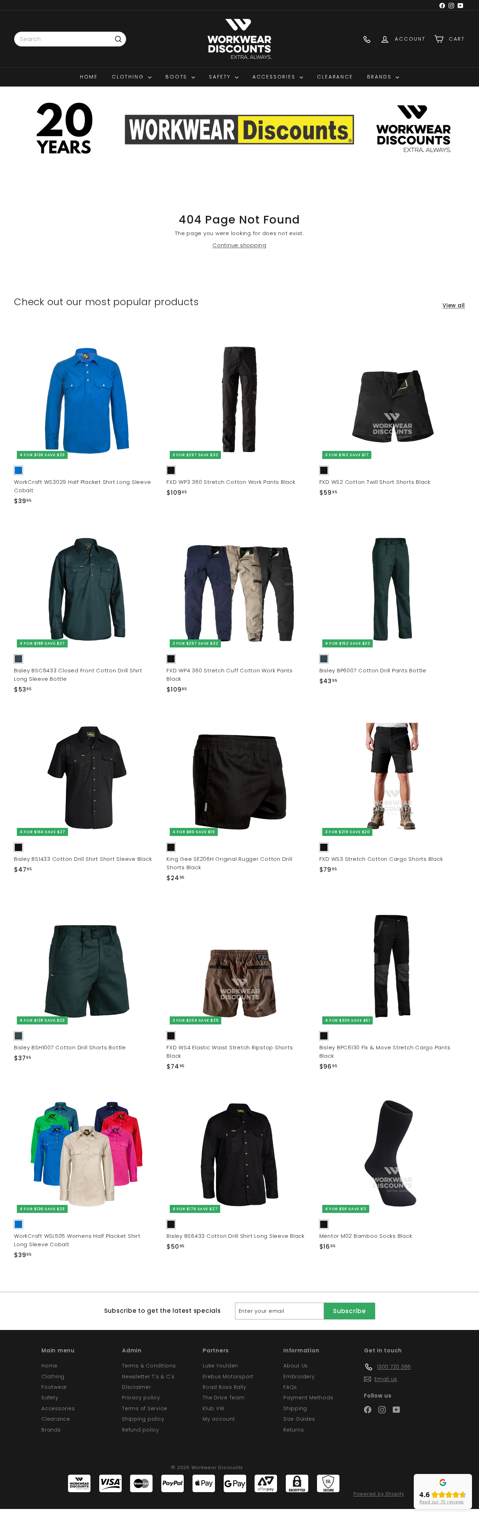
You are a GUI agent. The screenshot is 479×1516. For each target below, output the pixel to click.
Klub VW (213, 1408)
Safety (221, 76)
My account (219, 1418)
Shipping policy (143, 1418)
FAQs (290, 1387)
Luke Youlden (220, 1365)
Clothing (129, 76)
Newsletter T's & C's (148, 1376)
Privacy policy (141, 1397)
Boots (178, 76)
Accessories (275, 76)
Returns (293, 1429)
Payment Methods (308, 1397)
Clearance (335, 76)
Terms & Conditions (149, 1365)
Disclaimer (136, 1387)
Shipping (295, 1408)
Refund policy (140, 1429)
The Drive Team (224, 1397)
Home (89, 76)
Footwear (54, 1387)
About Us (295, 1365)
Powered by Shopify (378, 1493)
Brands (380, 76)
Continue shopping (239, 245)
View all (454, 305)
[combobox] (70, 39)
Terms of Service (144, 1408)
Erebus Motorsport (228, 1376)
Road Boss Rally (224, 1387)
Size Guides (299, 1418)
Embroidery (299, 1376)
